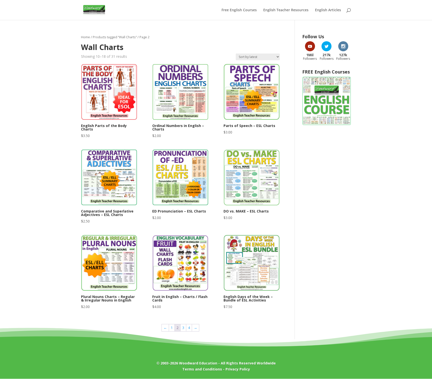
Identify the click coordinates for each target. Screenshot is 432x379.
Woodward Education (198, 363)
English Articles (328, 10)
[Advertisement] (326, 209)
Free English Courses (239, 10)
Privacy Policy (238, 369)
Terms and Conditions (202, 369)
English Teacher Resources (285, 10)
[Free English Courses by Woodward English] (326, 124)
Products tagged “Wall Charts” (115, 37)
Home (85, 37)
